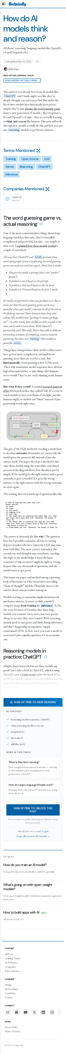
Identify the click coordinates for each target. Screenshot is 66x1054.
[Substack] (17, 1012)
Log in (45, 831)
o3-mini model (28, 674)
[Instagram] (52, 1012)
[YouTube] (25, 1012)
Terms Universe (12, 971)
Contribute (10, 993)
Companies (10, 966)
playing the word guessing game (42, 109)
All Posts (9, 954)
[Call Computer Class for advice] (59, 1012)
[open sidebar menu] (3, 3)
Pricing (8, 984)
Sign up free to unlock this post (33, 810)
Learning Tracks (12, 958)
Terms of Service (12, 1031)
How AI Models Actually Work (22, 80)
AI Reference (11, 962)
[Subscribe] (8, 1012)
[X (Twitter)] (34, 1012)
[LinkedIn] (43, 1012)
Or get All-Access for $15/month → (33, 836)
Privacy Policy (11, 1027)
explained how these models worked (36, 246)
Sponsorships (11, 988)
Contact (9, 997)
